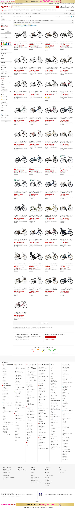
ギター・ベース (29, 394)
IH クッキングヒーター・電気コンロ (8, 425)
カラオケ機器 (29, 403)
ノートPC (16, 395)
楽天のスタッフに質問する (50, 336)
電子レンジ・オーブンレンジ (7, 405)
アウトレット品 (65, 453)
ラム (51, 370)
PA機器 (28, 388)
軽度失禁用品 (41, 421)
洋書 (27, 434)
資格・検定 (28, 437)
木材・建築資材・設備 (54, 444)
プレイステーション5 (42, 388)
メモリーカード (17, 382)
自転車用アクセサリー (66, 368)
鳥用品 (52, 425)
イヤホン (27, 10)
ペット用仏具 (53, 431)
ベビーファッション (54, 403)
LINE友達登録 (47, 480)
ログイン (67, 10)
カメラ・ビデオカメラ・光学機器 (20, 369)
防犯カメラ (52, 441)
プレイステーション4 (42, 390)
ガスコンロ (4, 416)
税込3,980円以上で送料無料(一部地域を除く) (15, 3)
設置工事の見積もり (6, 475)
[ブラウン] (6, 42)
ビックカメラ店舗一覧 (63, 3)
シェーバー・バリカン (18, 418)
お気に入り (33, 470)
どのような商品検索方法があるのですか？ (22, 337)
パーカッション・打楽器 (30, 397)
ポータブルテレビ (17, 381)
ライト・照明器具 (5, 383)
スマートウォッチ (65, 408)
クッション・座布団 (66, 427)
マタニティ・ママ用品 (54, 405)
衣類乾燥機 (4, 371)
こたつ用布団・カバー (66, 446)
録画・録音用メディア (18, 371)
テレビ (49, 10)
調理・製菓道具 (41, 367)
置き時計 (64, 406)
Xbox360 (40, 394)
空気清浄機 (32, 10)
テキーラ (52, 376)
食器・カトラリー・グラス (43, 368)
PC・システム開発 (30, 432)
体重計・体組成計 (17, 437)
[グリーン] (5, 44)
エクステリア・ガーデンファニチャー (55, 448)
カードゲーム (53, 390)
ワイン (52, 367)
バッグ (64, 414)
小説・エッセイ (29, 426)
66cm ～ (2, 69)
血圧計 (16, 439)
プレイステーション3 (42, 397)
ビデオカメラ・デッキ (18, 376)
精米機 (4, 408)
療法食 (52, 434)
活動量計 (16, 434)
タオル (64, 398)
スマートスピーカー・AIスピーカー (19, 388)
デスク (64, 430)
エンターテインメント (30, 411)
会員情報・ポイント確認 (35, 477)
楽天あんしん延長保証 (6, 470)
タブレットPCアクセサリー (31, 371)
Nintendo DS (41, 403)
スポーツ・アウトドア (10, 13)
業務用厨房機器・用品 (42, 378)
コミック (28, 408)
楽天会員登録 (72, 10)
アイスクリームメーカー (6, 434)
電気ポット (4, 418)
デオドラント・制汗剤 (42, 432)
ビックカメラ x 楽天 (4, 3)
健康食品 (40, 443)
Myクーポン (33, 475)
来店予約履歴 (33, 478)
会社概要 (69, 3)
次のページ (46, 323)
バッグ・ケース (65, 373)
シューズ (64, 371)
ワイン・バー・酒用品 (42, 381)
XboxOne (40, 393)
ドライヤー (23, 10)
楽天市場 (72, 3)
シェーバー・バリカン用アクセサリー (20, 420)
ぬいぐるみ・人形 (53, 380)
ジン (51, 368)
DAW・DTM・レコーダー (31, 389)
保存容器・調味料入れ (42, 370)
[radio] (1, 19)
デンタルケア (17, 425)
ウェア (64, 376)
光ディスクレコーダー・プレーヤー (20, 373)
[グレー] (3, 42)
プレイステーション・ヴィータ (43, 396)
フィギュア (52, 386)
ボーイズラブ (29, 428)
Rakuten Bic (5, 7)
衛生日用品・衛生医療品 (42, 413)
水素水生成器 (5, 431)
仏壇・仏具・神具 (65, 459)
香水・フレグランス (42, 435)
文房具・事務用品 (65, 387)
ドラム (28, 392)
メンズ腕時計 (65, 402)
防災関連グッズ (65, 456)
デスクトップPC (17, 393)
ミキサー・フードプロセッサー (8, 422)
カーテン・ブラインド (66, 437)
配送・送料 (47, 469)
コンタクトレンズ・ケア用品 (43, 416)
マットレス (64, 421)
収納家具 (64, 435)
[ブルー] (6, 44)
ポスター (28, 440)
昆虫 (51, 430)
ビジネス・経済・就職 (30, 417)
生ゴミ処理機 (5, 432)
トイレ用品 (64, 396)
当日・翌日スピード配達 (7, 469)
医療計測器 (40, 419)
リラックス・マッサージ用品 (43, 448)
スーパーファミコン (42, 406)
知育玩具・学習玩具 (54, 381)
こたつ (4, 391)
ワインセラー (5, 421)
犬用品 (52, 419)
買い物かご (33, 469)
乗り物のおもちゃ (53, 383)
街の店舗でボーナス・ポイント (23, 470)
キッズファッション (54, 402)
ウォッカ (52, 373)
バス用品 (64, 395)
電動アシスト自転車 (66, 367)
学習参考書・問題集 (30, 425)
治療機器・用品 (41, 412)
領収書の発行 (47, 477)
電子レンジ (54, 10)
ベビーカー (52, 411)
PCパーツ (16, 410)
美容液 (40, 429)
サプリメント (41, 439)
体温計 (16, 440)
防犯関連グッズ (65, 454)
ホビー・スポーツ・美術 (30, 414)
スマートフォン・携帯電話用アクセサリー (32, 369)
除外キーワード (3, 117)
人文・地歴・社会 (29, 423)
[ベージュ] (8, 42)
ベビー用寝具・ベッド (54, 408)
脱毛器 (16, 422)
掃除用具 (64, 390)
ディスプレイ (17, 398)
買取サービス (5, 478)
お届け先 (2, 80)
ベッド (64, 424)
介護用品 (40, 418)
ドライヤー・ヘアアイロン (19, 415)
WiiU (39, 400)
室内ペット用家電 (53, 433)
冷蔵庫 (42, 10)
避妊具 (40, 415)
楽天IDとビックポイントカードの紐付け (37, 482)
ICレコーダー (17, 379)
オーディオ (16, 367)
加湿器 (4, 399)
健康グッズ (40, 445)
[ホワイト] (5, 42)
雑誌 (27, 422)
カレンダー (28, 419)
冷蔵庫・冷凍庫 (5, 366)
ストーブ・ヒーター (6, 388)
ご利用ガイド (51, 3)
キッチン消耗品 (41, 371)
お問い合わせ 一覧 (38, 507)
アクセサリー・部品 (18, 384)
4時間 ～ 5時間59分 (4, 73)
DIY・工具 (52, 438)
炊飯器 (4, 407)
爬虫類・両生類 (53, 428)
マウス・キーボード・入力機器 (20, 407)
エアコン (37, 10)
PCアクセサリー (17, 396)
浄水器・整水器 (5, 429)
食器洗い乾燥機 (5, 428)
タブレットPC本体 (30, 367)
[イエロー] (3, 44)
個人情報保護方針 (61, 472)
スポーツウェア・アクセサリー (67, 382)
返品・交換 (47, 472)
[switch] (10, 91)
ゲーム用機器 (17, 408)
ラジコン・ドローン (54, 387)
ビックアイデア (16, 10)
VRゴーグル (28, 382)
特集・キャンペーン (21, 469)
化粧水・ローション (42, 426)
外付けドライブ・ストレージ (19, 405)
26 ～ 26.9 (2, 78)
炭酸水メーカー (5, 426)
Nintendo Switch (41, 387)
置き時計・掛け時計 (66, 440)
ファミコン (40, 405)
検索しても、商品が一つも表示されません (22, 339)
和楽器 (28, 401)
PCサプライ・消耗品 (18, 402)
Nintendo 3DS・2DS (42, 391)
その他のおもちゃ (53, 398)
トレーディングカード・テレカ (55, 393)
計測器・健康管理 (41, 442)
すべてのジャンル (3, 13)
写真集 (28, 438)
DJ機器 (28, 398)
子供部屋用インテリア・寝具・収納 (67, 434)
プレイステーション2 (42, 399)
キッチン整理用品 (41, 373)
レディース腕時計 (65, 403)
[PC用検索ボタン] (57, 7)
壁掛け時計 (64, 405)
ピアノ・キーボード (30, 386)
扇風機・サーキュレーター (7, 397)
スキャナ (16, 401)
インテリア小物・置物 (66, 449)
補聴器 (16, 431)
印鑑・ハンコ (65, 389)
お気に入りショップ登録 (49, 475)
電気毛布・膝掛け (5, 393)
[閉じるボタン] (73, 21)
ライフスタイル (29, 420)
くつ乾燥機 (4, 374)
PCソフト (16, 411)
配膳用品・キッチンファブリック (43, 377)
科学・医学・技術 (29, 431)
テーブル (64, 428)
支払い (46, 470)
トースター (4, 410)
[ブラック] (1, 42)
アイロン (4, 377)
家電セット (11, 10)
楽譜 (27, 416)
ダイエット (40, 440)
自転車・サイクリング (19, 13)
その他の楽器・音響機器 (30, 404)
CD (27, 445)
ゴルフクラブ (65, 370)
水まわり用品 (41, 383)
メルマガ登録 (47, 478)
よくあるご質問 (56, 3)
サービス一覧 (32, 507)
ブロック (52, 396)
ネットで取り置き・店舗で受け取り (9, 477)
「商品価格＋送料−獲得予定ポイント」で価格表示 (21, 16)
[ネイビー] (8, 44)
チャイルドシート (53, 412)
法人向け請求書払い (34, 480)
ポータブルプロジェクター (19, 389)
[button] (2, 32)
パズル (52, 389)
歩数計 (16, 436)
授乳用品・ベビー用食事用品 (55, 409)
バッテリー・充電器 (30, 374)
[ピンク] (10, 42)
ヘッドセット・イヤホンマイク (32, 375)
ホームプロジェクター (18, 375)
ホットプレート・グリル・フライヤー (8, 415)
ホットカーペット (5, 390)
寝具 (63, 419)
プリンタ (16, 399)
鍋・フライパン (41, 365)
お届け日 (2, 84)
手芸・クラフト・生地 (66, 393)
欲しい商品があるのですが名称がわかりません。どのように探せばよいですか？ (28, 336)
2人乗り (2, 55)
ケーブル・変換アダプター (31, 372)
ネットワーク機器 (17, 404)
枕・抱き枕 (64, 422)
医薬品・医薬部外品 (42, 410)
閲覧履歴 (32, 472)
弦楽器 (28, 400)
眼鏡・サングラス (65, 457)
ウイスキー (52, 365)
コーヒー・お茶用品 (42, 380)
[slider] (11, 33)
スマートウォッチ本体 (30, 377)
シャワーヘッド (17, 428)
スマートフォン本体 (30, 365)
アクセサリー (29, 395)
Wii (39, 402)
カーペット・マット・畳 (66, 438)
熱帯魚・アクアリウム (54, 422)
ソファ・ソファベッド (66, 425)
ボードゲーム (53, 392)
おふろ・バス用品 (53, 406)
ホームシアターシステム (18, 378)
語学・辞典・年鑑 (29, 429)
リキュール (52, 371)
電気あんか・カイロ (6, 394)
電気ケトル (4, 419)
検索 (6, 37)
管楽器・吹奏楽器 (29, 391)
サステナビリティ (44, 507)
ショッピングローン (6, 472)
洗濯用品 (64, 392)
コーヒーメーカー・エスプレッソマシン (8, 412)
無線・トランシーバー (18, 385)
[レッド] (1, 44)
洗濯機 (46, 10)
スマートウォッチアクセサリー (32, 378)
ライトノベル (29, 435)
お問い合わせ (47, 485)
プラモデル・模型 (53, 384)
